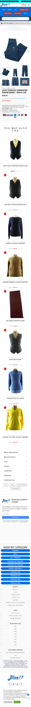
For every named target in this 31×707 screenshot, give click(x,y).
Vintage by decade (15, 561)
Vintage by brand (15, 565)
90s (15, 644)
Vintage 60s (15, 572)
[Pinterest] (21, 684)
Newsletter (15, 594)
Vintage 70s (15, 576)
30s (15, 629)
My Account (15, 613)
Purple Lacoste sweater (15, 243)
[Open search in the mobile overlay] (15, 18)
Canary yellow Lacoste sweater (15, 437)
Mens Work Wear (22, 485)
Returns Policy (15, 658)
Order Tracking (15, 618)
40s (15, 631)
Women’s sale (24, 10)
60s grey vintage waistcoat (15, 204)
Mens (12, 485)
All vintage (15, 558)
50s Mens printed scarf (15, 321)
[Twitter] (13, 684)
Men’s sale (8, 13)
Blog (25, 13)
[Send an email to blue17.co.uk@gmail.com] (25, 5)
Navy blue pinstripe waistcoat (15, 166)
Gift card (18, 13)
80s (15, 642)
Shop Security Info (15, 615)
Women (10, 10)
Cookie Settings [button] (8, 702)
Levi (6, 485)
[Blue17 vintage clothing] (5, 5)
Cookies (15, 600)
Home (21, 27)
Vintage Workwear (22, 28)
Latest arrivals (15, 568)
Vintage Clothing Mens (9, 28)
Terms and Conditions (15, 605)
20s (15, 626)
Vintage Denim (15, 488)
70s (15, 639)
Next (28, 53)
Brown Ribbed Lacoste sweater (15, 282)
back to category (13, 27)
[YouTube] (17, 684)
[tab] (15, 452)
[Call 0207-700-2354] (28, 5)
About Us (15, 589)
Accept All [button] (17, 702)
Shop (3, 10)
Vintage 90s (15, 583)
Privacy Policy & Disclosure (15, 602)
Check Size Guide (20, 98)
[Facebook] (10, 684)
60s (15, 637)
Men (15, 10)
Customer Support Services (15, 652)
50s (15, 634)
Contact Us (15, 597)
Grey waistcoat (15, 359)
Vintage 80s (15, 579)
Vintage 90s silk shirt (15, 398)
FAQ (15, 655)
